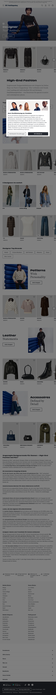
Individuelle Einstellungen (17, 133)
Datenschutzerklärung (19, 129)
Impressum (26, 129)
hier (19, 127)
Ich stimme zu (38, 133)
